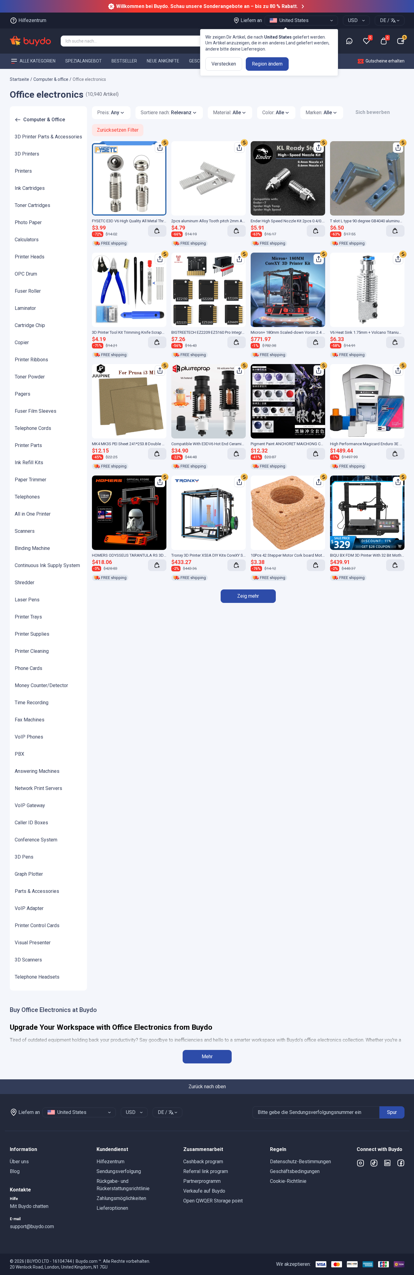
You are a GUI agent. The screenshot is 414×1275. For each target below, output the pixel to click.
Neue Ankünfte (163, 60)
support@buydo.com (32, 1226)
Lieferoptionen (112, 1208)
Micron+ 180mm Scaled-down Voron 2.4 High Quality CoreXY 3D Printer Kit (316, 332)
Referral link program (205, 1171)
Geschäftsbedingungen (295, 1171)
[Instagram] (360, 1163)
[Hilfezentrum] (349, 41)
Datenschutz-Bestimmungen (300, 1161)
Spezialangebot (83, 60)
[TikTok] (374, 1163)
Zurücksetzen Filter (118, 130)
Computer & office (50, 79)
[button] (48, 1149)
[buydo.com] (30, 41)
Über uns (19, 1161)
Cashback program (203, 1161)
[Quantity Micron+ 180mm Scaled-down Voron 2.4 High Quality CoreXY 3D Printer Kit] (316, 342)
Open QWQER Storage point (213, 1201)
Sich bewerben (372, 112)
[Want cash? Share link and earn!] (165, 142)
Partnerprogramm (202, 1181)
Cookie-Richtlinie (288, 1181)
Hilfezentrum (110, 1161)
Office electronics (89, 79)
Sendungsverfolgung (119, 1171)
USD (353, 20)
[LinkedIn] (387, 1163)
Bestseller (124, 60)
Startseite (19, 79)
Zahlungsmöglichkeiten (121, 1198)
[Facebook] (401, 1163)
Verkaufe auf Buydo (204, 1191)
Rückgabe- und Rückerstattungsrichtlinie (123, 1184)
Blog (15, 1171)
